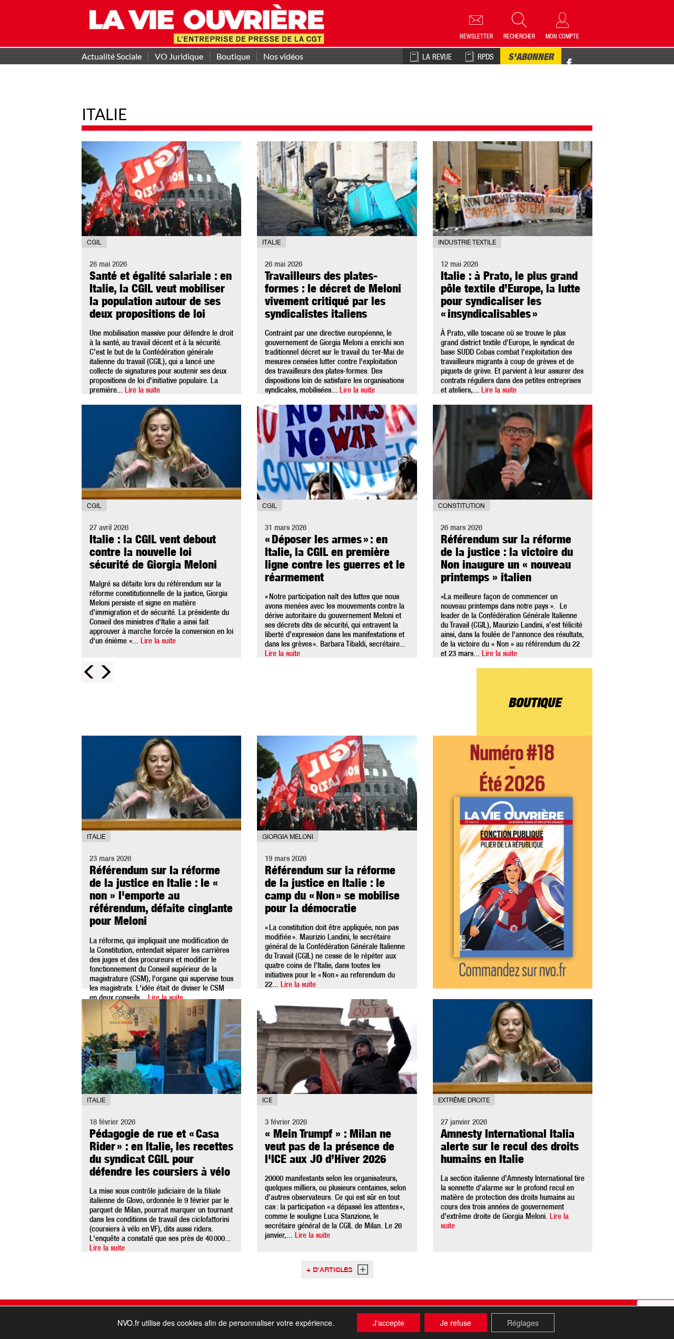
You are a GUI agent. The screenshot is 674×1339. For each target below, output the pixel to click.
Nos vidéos (283, 56)
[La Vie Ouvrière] (209, 22)
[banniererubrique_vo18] (512, 862)
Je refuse (455, 1322)
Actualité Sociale (112, 56)
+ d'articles (329, 1270)
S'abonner (530, 58)
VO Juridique (179, 56)
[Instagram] (587, 63)
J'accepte (388, 1322)
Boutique (233, 56)
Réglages (523, 1322)
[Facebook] (569, 63)
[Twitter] (580, 57)
